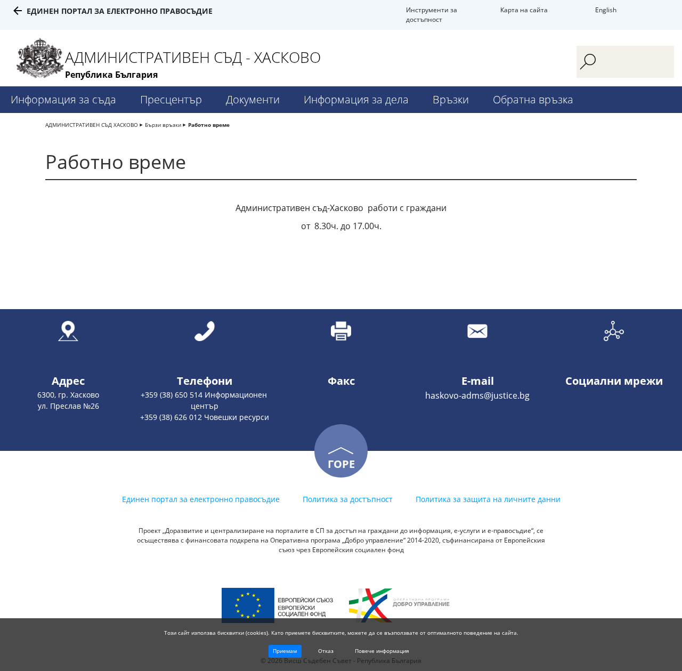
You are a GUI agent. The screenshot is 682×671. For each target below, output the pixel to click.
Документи (253, 99)
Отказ (326, 650)
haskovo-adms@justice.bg (477, 395)
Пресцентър (171, 99)
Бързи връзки (163, 124)
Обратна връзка (533, 99)
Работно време (209, 124)
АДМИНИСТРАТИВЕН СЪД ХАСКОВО (91, 124)
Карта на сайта (524, 9)
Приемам (285, 650)
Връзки (451, 99)
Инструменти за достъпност (431, 14)
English (605, 9)
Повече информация (382, 650)
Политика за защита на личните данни (488, 499)
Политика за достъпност (348, 499)
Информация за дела (356, 99)
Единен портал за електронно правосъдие (120, 11)
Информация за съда (63, 99)
